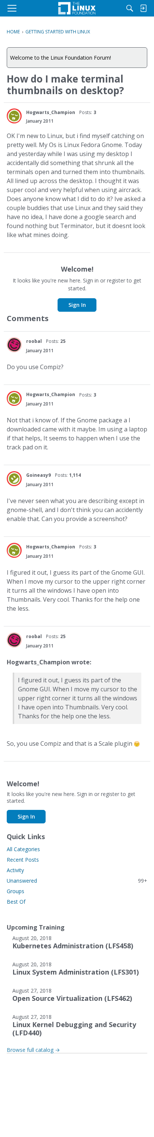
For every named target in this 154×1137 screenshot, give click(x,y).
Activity (15, 870)
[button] (14, 115)
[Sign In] (143, 8)
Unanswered (77, 880)
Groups (15, 891)
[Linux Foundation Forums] (77, 8)
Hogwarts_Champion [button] (50, 112)
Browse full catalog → (33, 1049)
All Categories (23, 849)
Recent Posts (23, 859)
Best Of (16, 901)
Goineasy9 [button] (38, 475)
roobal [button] (34, 341)
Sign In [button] (77, 304)
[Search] (129, 8)
